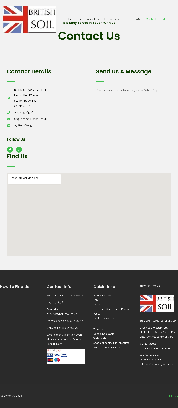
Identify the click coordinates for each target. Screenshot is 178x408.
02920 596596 (55, 302)
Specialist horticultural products (111, 343)
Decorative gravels (103, 334)
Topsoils (98, 329)
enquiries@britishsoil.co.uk (62, 314)
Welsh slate (99, 338)
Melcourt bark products (106, 347)
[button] (127, 19)
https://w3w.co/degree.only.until (158, 364)
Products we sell (102, 295)
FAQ (95, 300)
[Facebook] (170, 396)
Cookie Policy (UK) (103, 318)
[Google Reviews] (176, 396)
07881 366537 (75, 321)
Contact (97, 304)
